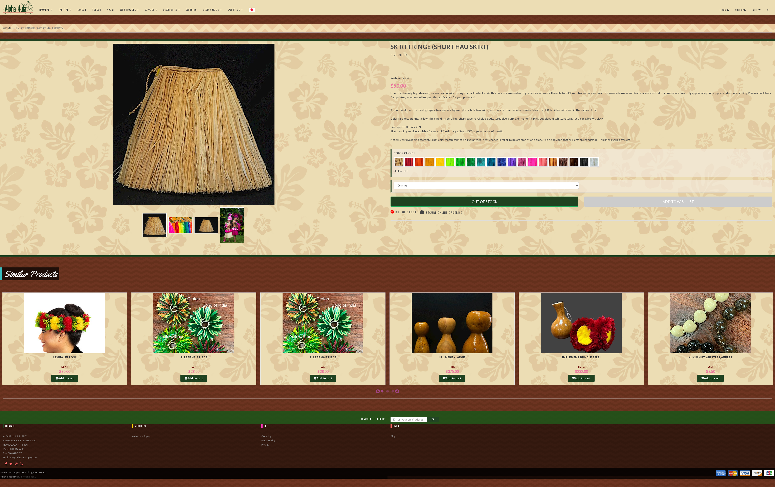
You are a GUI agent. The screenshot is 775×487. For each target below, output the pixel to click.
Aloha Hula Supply (141, 436)
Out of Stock (484, 201)
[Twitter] (10, 464)
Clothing (191, 9)
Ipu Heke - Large (452, 357)
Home (7, 28)
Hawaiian (44, 9)
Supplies (150, 9)
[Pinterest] (16, 464)
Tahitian (64, 9)
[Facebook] (6, 464)
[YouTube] (21, 464)
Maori (110, 9)
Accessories (170, 9)
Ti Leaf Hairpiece (193, 357)
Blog (393, 436)
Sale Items (234, 9)
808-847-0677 (15, 453)
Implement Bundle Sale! (581, 357)
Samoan (82, 9)
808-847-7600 (17, 449)
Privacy (265, 444)
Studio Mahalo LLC (26, 476)
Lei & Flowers (128, 9)
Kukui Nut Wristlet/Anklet (710, 357)
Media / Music (211, 9)
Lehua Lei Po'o (64, 357)
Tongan (96, 9)
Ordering (266, 436)
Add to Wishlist (678, 201)
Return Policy (268, 440)
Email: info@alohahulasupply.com (20, 457)
